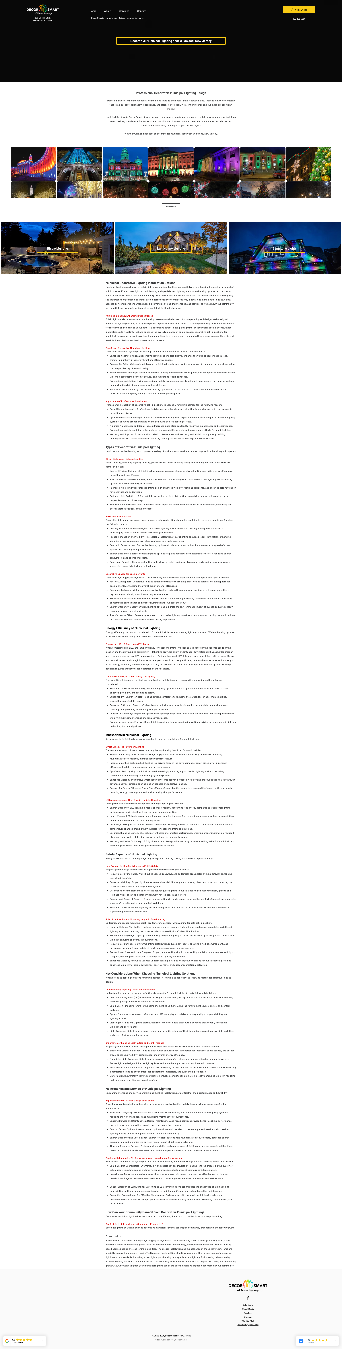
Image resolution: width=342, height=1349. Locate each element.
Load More (171, 206)
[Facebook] (248, 1298)
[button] (107, 9)
